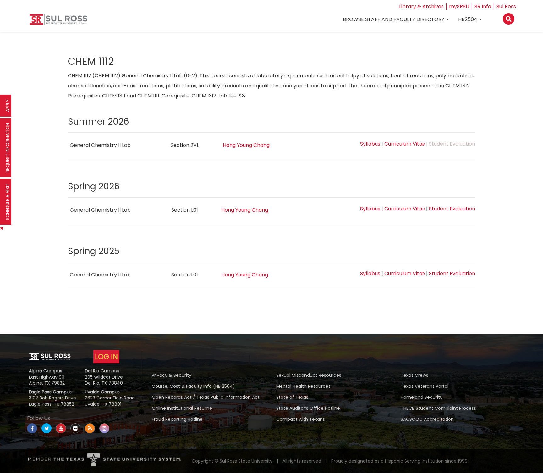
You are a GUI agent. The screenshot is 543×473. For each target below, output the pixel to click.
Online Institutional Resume (182, 408)
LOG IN (106, 357)
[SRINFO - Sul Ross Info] (58, 22)
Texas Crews (414, 375)
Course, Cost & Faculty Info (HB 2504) (193, 386)
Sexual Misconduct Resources (308, 375)
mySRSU (459, 6)
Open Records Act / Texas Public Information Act (206, 397)
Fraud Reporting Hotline (177, 419)
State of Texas (292, 397)
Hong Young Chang (246, 145)
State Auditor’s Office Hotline (308, 408)
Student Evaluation (452, 208)
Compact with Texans (300, 419)
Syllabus (370, 143)
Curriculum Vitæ (404, 143)
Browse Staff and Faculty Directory (393, 19)
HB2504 (467, 19)
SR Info (482, 6)
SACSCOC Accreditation (427, 419)
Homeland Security (421, 397)
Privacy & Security (171, 375)
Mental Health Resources (303, 386)
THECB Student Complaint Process (438, 408)
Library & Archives (421, 6)
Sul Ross (506, 6)
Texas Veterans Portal (424, 386)
